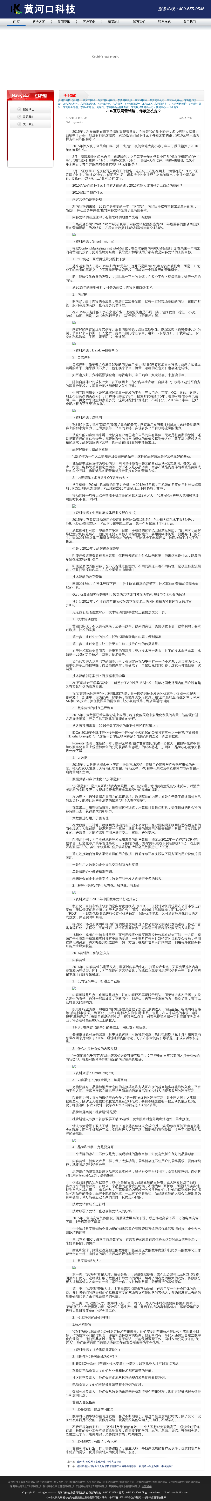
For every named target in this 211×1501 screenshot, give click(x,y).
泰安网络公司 (61, 1481)
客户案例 (89, 21)
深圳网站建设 (17, 1486)
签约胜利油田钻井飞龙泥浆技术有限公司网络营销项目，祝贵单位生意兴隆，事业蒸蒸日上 (126, 1466)
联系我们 (28, 116)
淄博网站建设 (66, 1486)
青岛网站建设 (99, 1486)
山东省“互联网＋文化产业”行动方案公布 (99, 1461)
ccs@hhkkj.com (180, 1492)
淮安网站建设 (110, 1481)
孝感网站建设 (159, 1481)
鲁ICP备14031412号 (120, 1497)
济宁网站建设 (44, 1481)
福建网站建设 (132, 1486)
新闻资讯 (64, 21)
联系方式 (164, 21)
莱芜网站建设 (116, 1486)
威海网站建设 (28, 1481)
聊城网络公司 (50, 1486)
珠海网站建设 (77, 1481)
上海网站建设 (143, 1481)
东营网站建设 (176, 1481)
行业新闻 (173, 107)
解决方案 (39, 21)
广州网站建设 (33, 1486)
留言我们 (139, 21)
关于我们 (189, 21)
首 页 (16, 21)
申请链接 (147, 1486)
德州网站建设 (192, 1481)
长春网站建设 (94, 1481)
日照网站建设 (83, 1486)
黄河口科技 (63, 1492)
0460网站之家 (127, 1481)
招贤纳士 (114, 21)
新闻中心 (161, 107)
